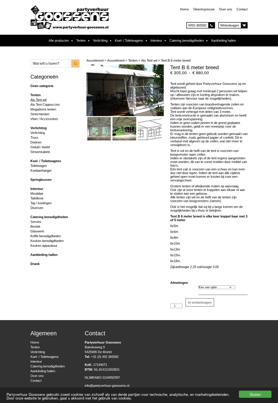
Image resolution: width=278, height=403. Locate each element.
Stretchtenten (39, 114)
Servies (35, 222)
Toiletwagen (38, 166)
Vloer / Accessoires (44, 119)
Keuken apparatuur (43, 245)
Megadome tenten (43, 109)
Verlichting (100, 40)
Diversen (36, 208)
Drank (35, 264)
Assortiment (95, 60)
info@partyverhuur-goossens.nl (107, 385)
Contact (242, 9)
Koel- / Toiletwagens (129, 40)
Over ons (225, 9)
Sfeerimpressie (204, 9)
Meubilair (36, 193)
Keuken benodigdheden (47, 241)
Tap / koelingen (40, 203)
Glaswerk (37, 231)
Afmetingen (179, 283)
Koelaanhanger (41, 170)
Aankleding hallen (223, 40)
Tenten (81, 40)
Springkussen (40, 179)
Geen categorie (41, 86)
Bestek (35, 226)
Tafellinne (36, 198)
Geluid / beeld (40, 147)
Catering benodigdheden (186, 40)
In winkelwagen (200, 302)
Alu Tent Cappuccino (45, 104)
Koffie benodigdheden (45, 236)
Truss (34, 137)
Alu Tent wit (38, 100)
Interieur (156, 40)
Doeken (35, 142)
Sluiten (255, 394)
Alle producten (59, 40)
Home (184, 9)
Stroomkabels (40, 152)
